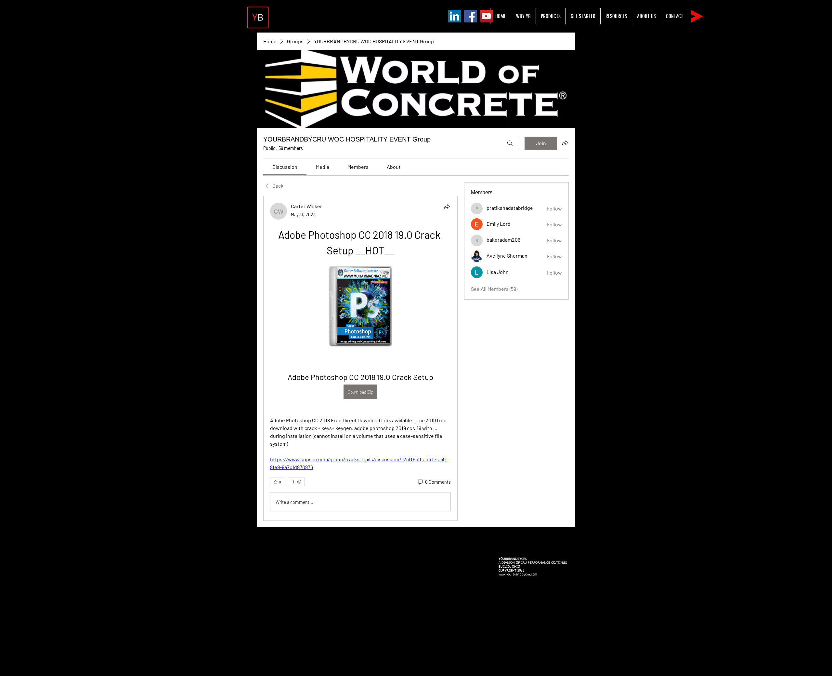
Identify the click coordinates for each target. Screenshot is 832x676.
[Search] (510, 143)
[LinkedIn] (454, 16)
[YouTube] (486, 16)
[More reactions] (296, 482)
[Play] (696, 16)
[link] (284, 167)
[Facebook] (470, 16)
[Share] (447, 206)
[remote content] (360, 307)
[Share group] (565, 143)
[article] (360, 358)
